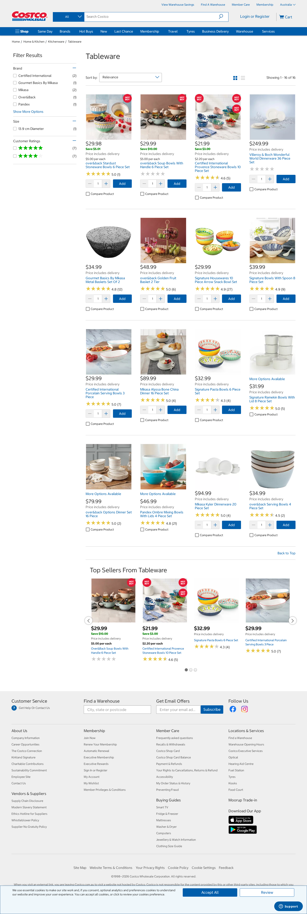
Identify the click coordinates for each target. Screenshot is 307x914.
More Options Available (267, 379)
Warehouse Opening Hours (246, 744)
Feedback (226, 868)
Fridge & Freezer (167, 814)
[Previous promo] (89, 621)
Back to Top (287, 553)
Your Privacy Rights (150, 868)
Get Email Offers (173, 701)
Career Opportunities (25, 744)
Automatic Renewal (96, 751)
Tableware (74, 41)
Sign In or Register (95, 770)
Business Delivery (215, 31)
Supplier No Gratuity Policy (29, 827)
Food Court (235, 790)
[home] (29, 16)
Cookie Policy (178, 868)
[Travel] (178, 31)
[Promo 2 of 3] (190, 670)
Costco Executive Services (245, 751)
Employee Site (20, 777)
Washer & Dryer (166, 827)
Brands (65, 31)
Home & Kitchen (33, 41)
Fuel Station (236, 770)
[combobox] (68, 16)
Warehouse (244, 31)
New (103, 31)
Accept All (210, 892)
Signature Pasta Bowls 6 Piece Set (216, 640)
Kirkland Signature (23, 757)
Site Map (80, 868)
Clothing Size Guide (169, 846)
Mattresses (163, 820)
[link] (109, 138)
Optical (233, 757)
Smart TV (162, 807)
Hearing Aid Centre (241, 764)
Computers (163, 833)
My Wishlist (91, 783)
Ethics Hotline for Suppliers (29, 814)
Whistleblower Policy (25, 820)
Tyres (190, 31)
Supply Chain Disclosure (27, 801)
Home (16, 41)
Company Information (25, 738)
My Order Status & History (173, 783)
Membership (149, 31)
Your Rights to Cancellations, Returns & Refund (187, 770)
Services (268, 31)
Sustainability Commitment (29, 770)
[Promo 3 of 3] (195, 670)
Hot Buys (86, 31)
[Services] (276, 31)
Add (122, 184)
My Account (91, 777)
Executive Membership (99, 757)
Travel (173, 31)
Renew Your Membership (100, 744)
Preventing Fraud (167, 790)
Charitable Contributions (27, 764)
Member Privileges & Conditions (105, 790)
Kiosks (232, 783)
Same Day (45, 31)
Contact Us (18, 783)
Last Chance (123, 31)
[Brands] (71, 31)
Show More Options (28, 111)
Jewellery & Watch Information (176, 840)
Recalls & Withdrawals (170, 744)
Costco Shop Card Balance (173, 757)
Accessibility (164, 777)
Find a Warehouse (102, 701)
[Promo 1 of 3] (186, 670)
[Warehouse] (254, 31)
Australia (286, 4)
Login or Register (255, 16)
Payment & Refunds (169, 764)
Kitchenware (56, 41)
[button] (223, 16)
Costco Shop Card (168, 751)
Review (267, 892)
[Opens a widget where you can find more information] (288, 906)
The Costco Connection (26, 751)
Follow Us (238, 701)
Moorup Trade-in (242, 800)
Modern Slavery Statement (29, 807)
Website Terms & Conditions (111, 868)
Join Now (89, 738)
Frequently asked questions (174, 738)
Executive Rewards (96, 764)
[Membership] (160, 31)
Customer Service (29, 701)
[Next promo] (293, 621)
